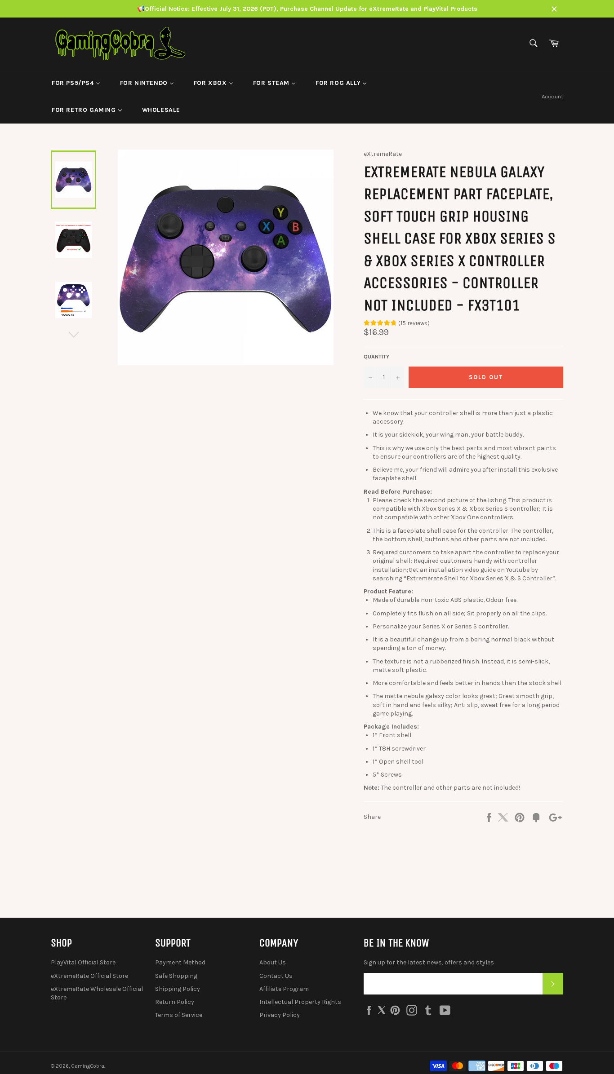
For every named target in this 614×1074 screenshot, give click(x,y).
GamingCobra (87, 1066)
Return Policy (174, 1002)
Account (552, 96)
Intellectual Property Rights (300, 1002)
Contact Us (276, 976)
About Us (272, 962)
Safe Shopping (176, 976)
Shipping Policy (177, 989)
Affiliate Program (284, 989)
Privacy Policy (279, 1015)
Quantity (376, 357)
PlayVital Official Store (83, 962)
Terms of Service (178, 1015)
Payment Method (180, 962)
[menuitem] (76, 82)
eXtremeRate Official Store (89, 976)
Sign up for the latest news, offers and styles (429, 962)
